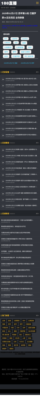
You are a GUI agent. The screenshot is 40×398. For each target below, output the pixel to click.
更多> (37, 72)
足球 (16, 42)
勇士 (20, 334)
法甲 (24, 327)
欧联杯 (4, 348)
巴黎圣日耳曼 (6, 341)
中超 (12, 327)
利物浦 (4, 338)
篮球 (24, 43)
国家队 (12, 348)
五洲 (15, 341)
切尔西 (17, 338)
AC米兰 (21, 341)
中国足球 (5, 327)
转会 (29, 338)
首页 (7, 7)
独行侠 (16, 345)
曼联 (15, 331)
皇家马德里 (25, 52)
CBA (18, 327)
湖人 (9, 331)
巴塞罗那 (14, 39)
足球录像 (12, 7)
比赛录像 (7, 42)
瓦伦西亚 (25, 39)
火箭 (24, 338)
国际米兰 (28, 334)
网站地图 (14, 379)
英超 (3, 324)
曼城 (11, 338)
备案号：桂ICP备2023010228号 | (12, 369)
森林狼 (23, 345)
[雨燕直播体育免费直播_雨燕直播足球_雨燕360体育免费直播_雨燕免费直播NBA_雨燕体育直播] (9, 3)
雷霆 (9, 345)
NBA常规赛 (31, 331)
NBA (24, 320)
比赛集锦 (7, 47)
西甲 (5, 39)
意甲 (6, 52)
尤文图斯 (30, 341)
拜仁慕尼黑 (29, 56)
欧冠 (6, 56)
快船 (3, 345)
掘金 (29, 345)
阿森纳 (14, 334)
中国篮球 (28, 324)
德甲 (14, 52)
